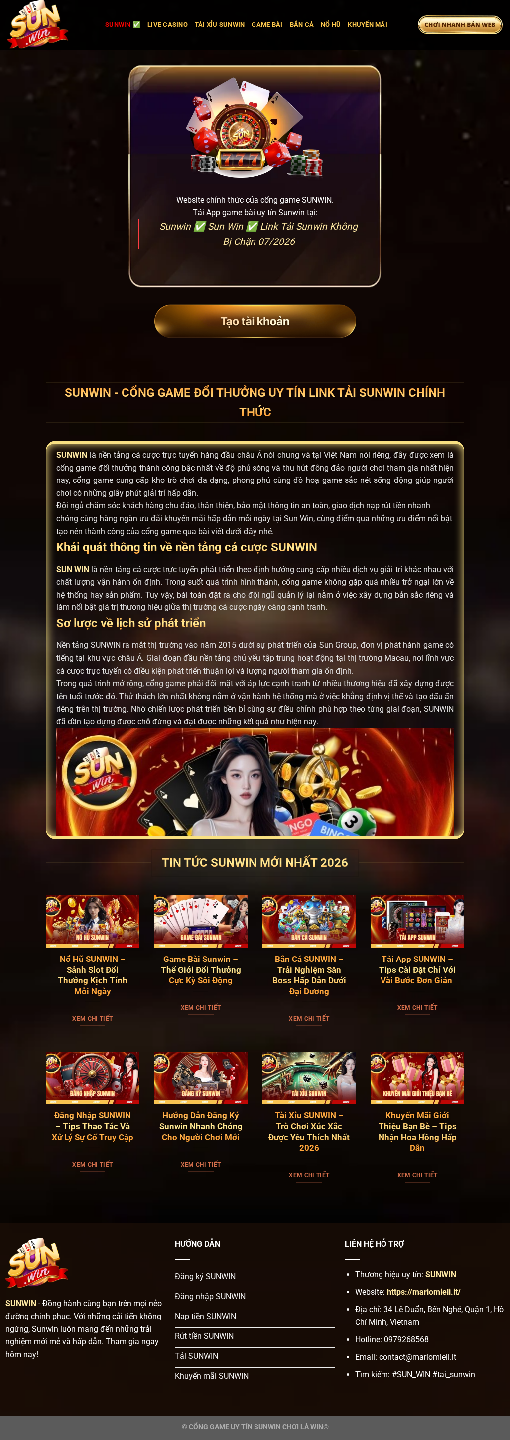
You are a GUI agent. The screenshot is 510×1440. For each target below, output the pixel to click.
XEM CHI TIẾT (92, 1018)
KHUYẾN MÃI (367, 24)
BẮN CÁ (302, 24)
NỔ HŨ (331, 24)
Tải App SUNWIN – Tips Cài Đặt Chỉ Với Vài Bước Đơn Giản (417, 970)
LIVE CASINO (167, 24)
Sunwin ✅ (122, 24)
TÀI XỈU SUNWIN (220, 24)
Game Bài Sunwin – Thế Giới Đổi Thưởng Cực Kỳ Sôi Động (201, 970)
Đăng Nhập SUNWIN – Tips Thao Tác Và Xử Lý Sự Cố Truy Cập (92, 1126)
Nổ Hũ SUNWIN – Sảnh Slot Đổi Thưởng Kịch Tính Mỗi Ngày (93, 975)
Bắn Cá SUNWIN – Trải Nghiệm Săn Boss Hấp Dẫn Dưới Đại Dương (309, 975)
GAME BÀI (267, 24)
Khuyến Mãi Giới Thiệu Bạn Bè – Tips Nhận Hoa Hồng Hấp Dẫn (418, 1132)
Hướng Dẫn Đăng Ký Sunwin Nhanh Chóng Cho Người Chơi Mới (201, 1126)
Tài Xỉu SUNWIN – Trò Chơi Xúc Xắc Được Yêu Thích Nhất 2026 (309, 1132)
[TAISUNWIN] (48, 25)
